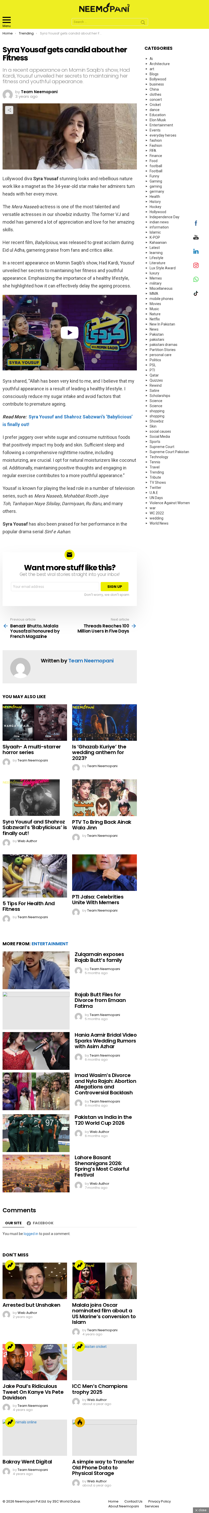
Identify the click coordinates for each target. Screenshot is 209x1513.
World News (159, 523)
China (154, 89)
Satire (154, 391)
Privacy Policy (159, 1501)
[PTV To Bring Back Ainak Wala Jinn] (104, 797)
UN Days (156, 498)
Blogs (154, 74)
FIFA (153, 151)
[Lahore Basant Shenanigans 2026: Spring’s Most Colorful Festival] (36, 1173)
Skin (153, 426)
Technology (159, 457)
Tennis (155, 462)
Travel (155, 467)
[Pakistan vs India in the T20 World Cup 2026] (36, 1133)
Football (156, 171)
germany (157, 191)
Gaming (156, 181)
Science (156, 401)
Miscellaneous (161, 288)
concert (156, 100)
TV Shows (158, 482)
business (157, 84)
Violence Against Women (170, 503)
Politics (155, 360)
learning (156, 253)
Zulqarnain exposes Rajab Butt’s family (99, 957)
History (155, 202)
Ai (151, 59)
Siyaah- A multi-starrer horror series (32, 749)
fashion (156, 140)
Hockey (155, 207)
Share (9, 110)
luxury (154, 273)
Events (155, 130)
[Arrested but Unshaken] (35, 1281)
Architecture (160, 64)
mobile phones (161, 299)
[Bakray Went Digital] (35, 1438)
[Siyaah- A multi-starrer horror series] (35, 722)
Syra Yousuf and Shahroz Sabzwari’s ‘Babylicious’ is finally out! (35, 827)
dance (155, 110)
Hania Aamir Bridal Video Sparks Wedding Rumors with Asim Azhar (106, 1040)
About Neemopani (123, 1506)
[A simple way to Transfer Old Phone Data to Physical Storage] (104, 1438)
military (156, 283)
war (153, 508)
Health (155, 197)
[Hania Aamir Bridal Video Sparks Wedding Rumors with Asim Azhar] (36, 1051)
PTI (152, 370)
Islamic (155, 232)
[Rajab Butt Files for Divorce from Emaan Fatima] (36, 1011)
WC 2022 (157, 513)
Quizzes (156, 380)
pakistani (157, 339)
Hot (80, 1422)
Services (152, 1506)
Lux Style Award (163, 268)
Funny (154, 176)
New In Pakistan (162, 324)
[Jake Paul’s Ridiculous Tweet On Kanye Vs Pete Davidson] (35, 1362)
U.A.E (154, 493)
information (159, 227)
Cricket (155, 105)
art (152, 69)
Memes (156, 278)
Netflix (155, 319)
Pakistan (157, 334)
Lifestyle (156, 258)
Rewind (156, 385)
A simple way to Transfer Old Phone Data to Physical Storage (103, 1467)
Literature (157, 263)
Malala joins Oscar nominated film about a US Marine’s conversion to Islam (104, 1313)
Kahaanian (158, 242)
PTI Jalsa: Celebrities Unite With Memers (97, 899)
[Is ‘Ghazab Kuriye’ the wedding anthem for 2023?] (104, 722)
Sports (155, 442)
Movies (155, 304)
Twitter (155, 488)
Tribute (155, 477)
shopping (157, 411)
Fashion (156, 145)
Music (154, 309)
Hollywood (158, 212)
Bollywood (158, 79)
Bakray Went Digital (27, 1461)
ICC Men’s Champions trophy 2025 (100, 1389)
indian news (159, 222)
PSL (153, 365)
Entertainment (50, 944)
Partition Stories (163, 350)
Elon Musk (158, 120)
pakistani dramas (163, 345)
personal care (161, 355)
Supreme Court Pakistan (169, 452)
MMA (154, 294)
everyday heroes (163, 135)
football (156, 166)
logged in (31, 1234)
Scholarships (160, 396)
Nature (155, 314)
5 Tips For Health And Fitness (29, 906)
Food (154, 161)
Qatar (154, 375)
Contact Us (133, 1501)
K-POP (155, 237)
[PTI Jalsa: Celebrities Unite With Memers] (104, 872)
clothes (155, 94)
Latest (155, 248)
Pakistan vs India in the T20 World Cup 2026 (103, 1120)
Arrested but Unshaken (31, 1305)
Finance (156, 156)
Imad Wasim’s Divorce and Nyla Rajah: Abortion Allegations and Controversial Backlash (105, 1084)
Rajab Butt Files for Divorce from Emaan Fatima (100, 1000)
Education (158, 115)
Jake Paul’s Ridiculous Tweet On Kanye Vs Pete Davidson (33, 1392)
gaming (156, 186)
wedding (156, 518)
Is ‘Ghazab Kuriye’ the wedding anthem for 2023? (99, 752)
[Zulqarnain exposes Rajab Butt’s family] (36, 970)
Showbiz (157, 421)
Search (143, 23)
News (154, 329)
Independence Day (164, 217)
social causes (160, 431)
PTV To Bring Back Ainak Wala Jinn (101, 824)
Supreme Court (162, 447)
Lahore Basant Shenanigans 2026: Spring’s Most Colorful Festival (102, 1166)
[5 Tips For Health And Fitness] (35, 876)
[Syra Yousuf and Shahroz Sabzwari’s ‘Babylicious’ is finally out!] (35, 797)
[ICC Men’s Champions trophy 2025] (104, 1362)
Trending (10, 1265)
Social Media (160, 436)
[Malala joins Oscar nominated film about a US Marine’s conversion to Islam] (104, 1281)
